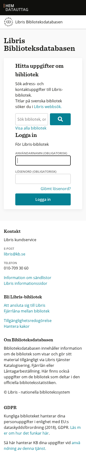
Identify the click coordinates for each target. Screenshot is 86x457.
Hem (9, 5)
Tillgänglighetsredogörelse (28, 320)
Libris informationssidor (25, 283)
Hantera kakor (17, 326)
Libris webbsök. (48, 106)
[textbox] (31, 119)
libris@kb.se (14, 254)
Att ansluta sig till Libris (24, 305)
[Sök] (60, 119)
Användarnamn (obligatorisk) (41, 153)
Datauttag (16, 9)
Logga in (43, 199)
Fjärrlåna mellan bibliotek (26, 311)
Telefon (10, 263)
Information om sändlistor (27, 277)
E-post (9, 248)
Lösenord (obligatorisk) (35, 171)
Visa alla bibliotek (30, 128)
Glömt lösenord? (56, 188)
